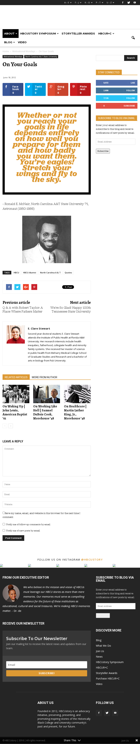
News (99, 656)
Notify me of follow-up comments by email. (28, 524)
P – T (98, 2)
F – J (77, 2)
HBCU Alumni (29, 272)
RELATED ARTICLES (16, 377)
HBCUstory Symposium (38, 33)
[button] (133, 38)
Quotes (68, 272)
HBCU (16, 272)
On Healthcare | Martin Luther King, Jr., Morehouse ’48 (75, 412)
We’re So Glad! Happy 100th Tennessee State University (70, 309)
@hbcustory (92, 559)
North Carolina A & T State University (41, 56)
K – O (87, 2)
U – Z (109, 2)
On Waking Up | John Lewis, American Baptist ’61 (15, 412)
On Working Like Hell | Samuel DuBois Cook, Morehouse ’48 (45, 412)
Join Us (100, 651)
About (9, 33)
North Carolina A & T (50, 272)
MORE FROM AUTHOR (44, 377)
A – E (66, 2)
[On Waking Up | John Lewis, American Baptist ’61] (16, 394)
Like (133, 82)
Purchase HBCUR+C (108, 678)
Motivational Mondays (13, 56)
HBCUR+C (105, 33)
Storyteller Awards (78, 33)
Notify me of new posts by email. (23, 530)
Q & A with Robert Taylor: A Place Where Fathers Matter (23, 309)
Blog (8, 42)
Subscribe (129, 105)
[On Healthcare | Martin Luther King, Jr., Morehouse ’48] (77, 394)
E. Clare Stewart (39, 328)
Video (22, 42)
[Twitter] (128, 2)
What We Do (103, 645)
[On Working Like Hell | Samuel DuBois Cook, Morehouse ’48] (46, 394)
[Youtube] (134, 2)
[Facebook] (122, 2)
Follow (130, 90)
